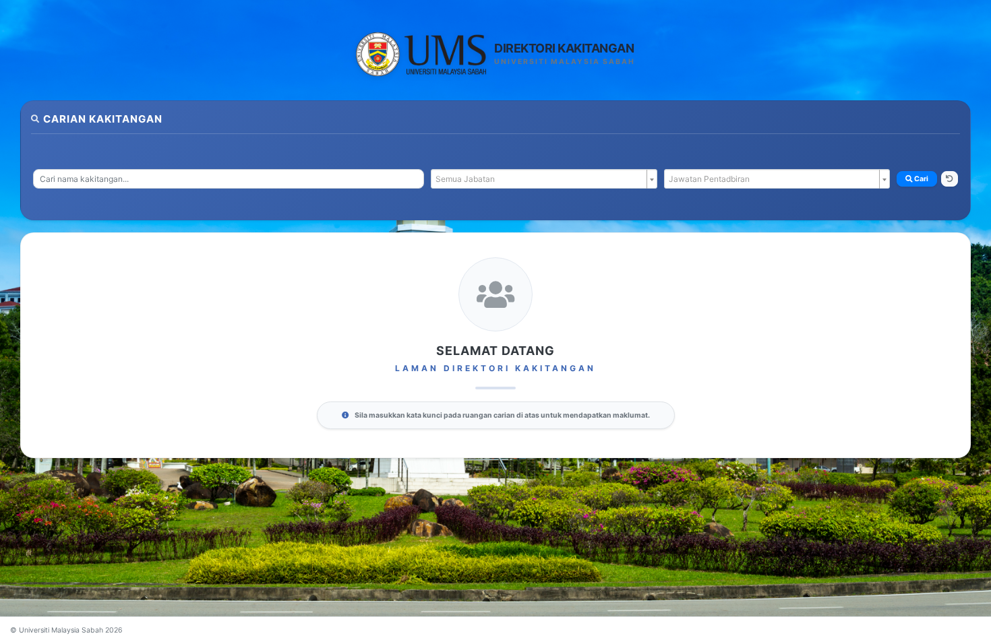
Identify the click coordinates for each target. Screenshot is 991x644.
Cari (920, 178)
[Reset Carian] (949, 179)
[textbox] (540, 179)
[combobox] (228, 179)
